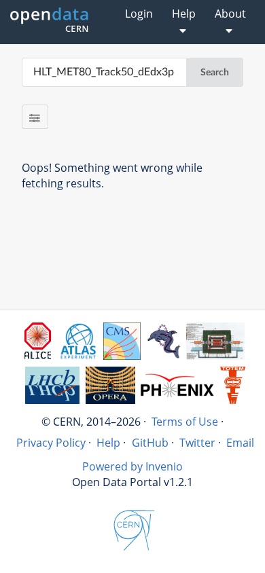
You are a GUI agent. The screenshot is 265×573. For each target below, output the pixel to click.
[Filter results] (35, 117)
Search (214, 72)
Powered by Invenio (132, 466)
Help (108, 442)
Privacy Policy (51, 442)
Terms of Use (185, 421)
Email (240, 442)
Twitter (197, 442)
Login (139, 13)
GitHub (150, 442)
